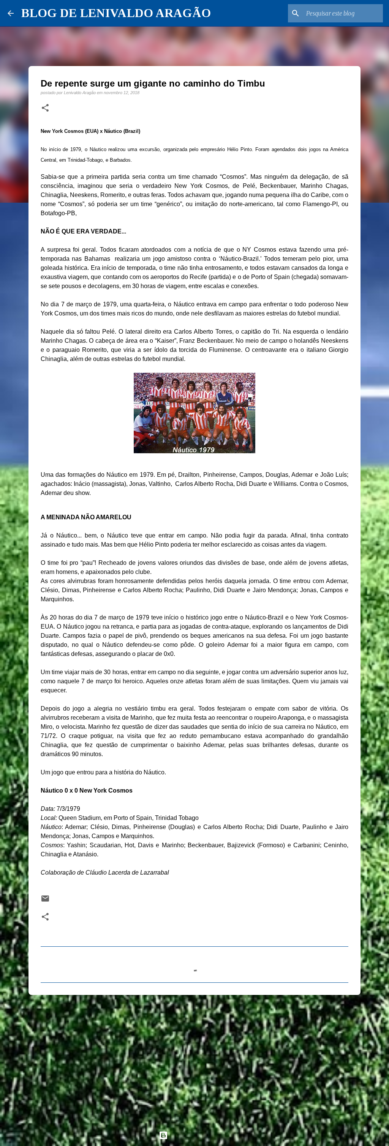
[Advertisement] (194, 1059)
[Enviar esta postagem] (45, 901)
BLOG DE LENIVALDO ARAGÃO (116, 13)
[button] (45, 108)
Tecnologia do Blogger (199, 1135)
